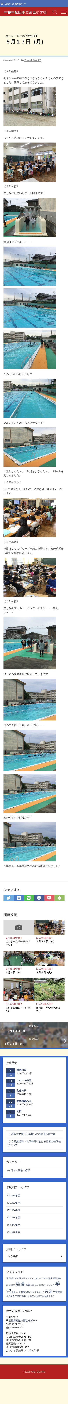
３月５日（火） (44, 972)
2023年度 (15, 1217)
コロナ (12, 1284)
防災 (33, 1285)
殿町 (14, 1292)
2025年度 (15, 1202)
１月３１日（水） (46, 941)
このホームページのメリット (18, 943)
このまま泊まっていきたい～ (18, 1009)
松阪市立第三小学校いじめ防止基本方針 (33, 1134)
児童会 (9, 1278)
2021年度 (15, 1232)
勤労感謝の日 (24, 1101)
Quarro (41, 1371)
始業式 (47, 1296)
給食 (20, 1284)
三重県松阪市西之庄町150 (23, 1320)
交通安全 (40, 1296)
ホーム (9, 35)
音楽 (48, 1291)
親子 (55, 1278)
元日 (19, 1111)
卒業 (55, 1291)
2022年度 (15, 1224)
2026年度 (15, 1195)
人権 (18, 1292)
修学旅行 (25, 1292)
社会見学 (48, 1278)
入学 (16, 1278)
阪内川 (22, 1278)
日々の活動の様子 (27, 35)
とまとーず (38, 1278)
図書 (28, 1284)
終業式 (11, 1296)
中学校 (18, 1296)
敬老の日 (21, 1069)
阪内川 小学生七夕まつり (48, 1009)
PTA (28, 1296)
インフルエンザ (37, 1292)
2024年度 (15, 1210)
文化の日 (21, 1090)
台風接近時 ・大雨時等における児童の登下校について (34, 1143)
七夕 (53, 1296)
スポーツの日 (24, 1080)
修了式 (33, 1296)
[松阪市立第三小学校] (25, 11)
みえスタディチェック (44, 1285)
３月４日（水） (14, 972)
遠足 (24, 1296)
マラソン (29, 1278)
